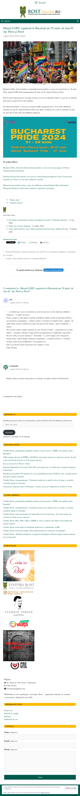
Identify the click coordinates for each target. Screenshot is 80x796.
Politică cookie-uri (45, 792)
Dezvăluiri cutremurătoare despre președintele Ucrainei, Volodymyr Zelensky (38, 220)
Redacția (7, 716)
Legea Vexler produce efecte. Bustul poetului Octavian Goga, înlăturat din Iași (38, 229)
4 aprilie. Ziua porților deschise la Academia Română (26, 258)
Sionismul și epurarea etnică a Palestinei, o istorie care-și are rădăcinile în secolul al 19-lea (37, 486)
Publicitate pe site (11, 719)
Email (11, 741)
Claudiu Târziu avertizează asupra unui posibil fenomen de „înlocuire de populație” (34, 530)
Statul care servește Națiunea (20, 226)
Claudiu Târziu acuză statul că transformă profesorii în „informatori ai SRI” (31, 527)
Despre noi (8, 710)
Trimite (40, 777)
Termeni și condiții (11, 713)
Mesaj (11, 749)
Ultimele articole (15, 202)
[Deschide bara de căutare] (78, 21)
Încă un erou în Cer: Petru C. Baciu (16, 463)
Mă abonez (9, 432)
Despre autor (14, 200)
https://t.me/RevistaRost (53, 270)
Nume (11, 732)
